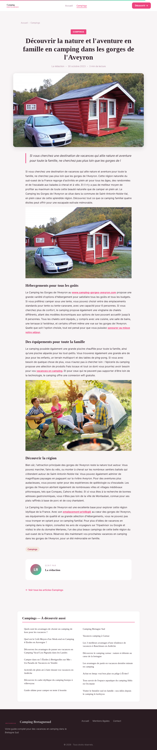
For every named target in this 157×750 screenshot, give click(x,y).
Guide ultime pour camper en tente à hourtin (45, 690)
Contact (117, 721)
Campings (82, 5)
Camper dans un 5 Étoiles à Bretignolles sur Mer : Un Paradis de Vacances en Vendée (48, 661)
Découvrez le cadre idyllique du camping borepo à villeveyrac (48, 681)
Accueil (69, 5)
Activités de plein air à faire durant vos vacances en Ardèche (48, 671)
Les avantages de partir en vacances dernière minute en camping (108, 665)
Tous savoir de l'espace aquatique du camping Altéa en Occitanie (107, 682)
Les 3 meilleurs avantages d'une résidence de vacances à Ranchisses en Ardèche (104, 644)
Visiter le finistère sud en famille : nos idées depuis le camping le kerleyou (107, 692)
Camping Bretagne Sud (94, 629)
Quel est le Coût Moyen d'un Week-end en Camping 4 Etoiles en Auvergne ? (49, 641)
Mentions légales (101, 721)
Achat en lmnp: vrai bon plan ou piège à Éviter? (106, 673)
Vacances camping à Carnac (96, 635)
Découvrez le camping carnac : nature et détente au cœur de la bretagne (107, 655)
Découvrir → (141, 5)
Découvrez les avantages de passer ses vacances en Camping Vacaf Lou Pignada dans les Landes (48, 651)
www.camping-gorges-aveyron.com (94, 292)
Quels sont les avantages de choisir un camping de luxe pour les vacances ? (48, 630)
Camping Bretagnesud (35, 722)
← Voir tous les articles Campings (44, 589)
